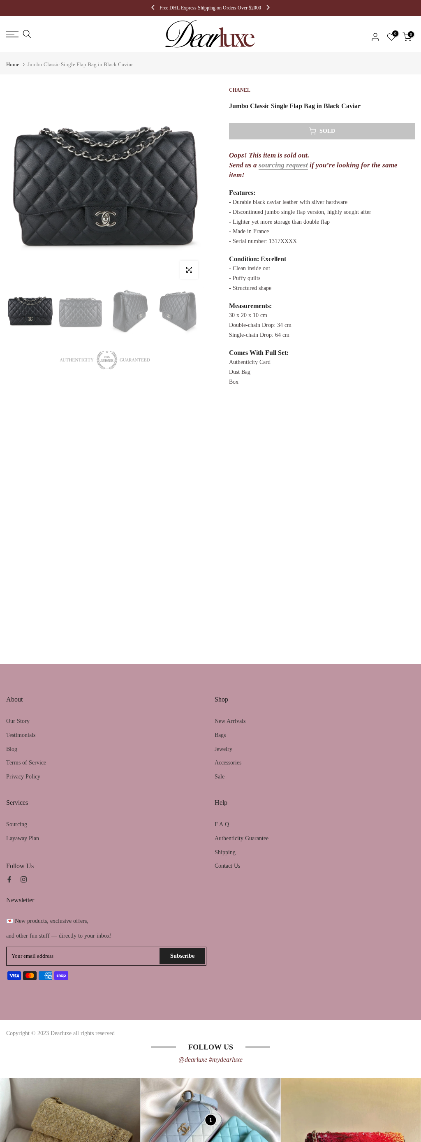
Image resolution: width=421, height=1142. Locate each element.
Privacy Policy (23, 777)
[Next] (267, 8)
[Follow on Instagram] (24, 879)
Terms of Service (26, 763)
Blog (11, 749)
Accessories (228, 763)
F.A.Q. (223, 824)
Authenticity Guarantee (241, 838)
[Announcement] (210, 8)
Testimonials (20, 735)
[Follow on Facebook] (9, 879)
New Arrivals (230, 721)
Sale (219, 777)
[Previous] (153, 8)
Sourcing (16, 824)
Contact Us (227, 866)
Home (12, 64)
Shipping (225, 852)
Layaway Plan (22, 838)
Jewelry (223, 749)
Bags (220, 735)
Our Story (18, 721)
